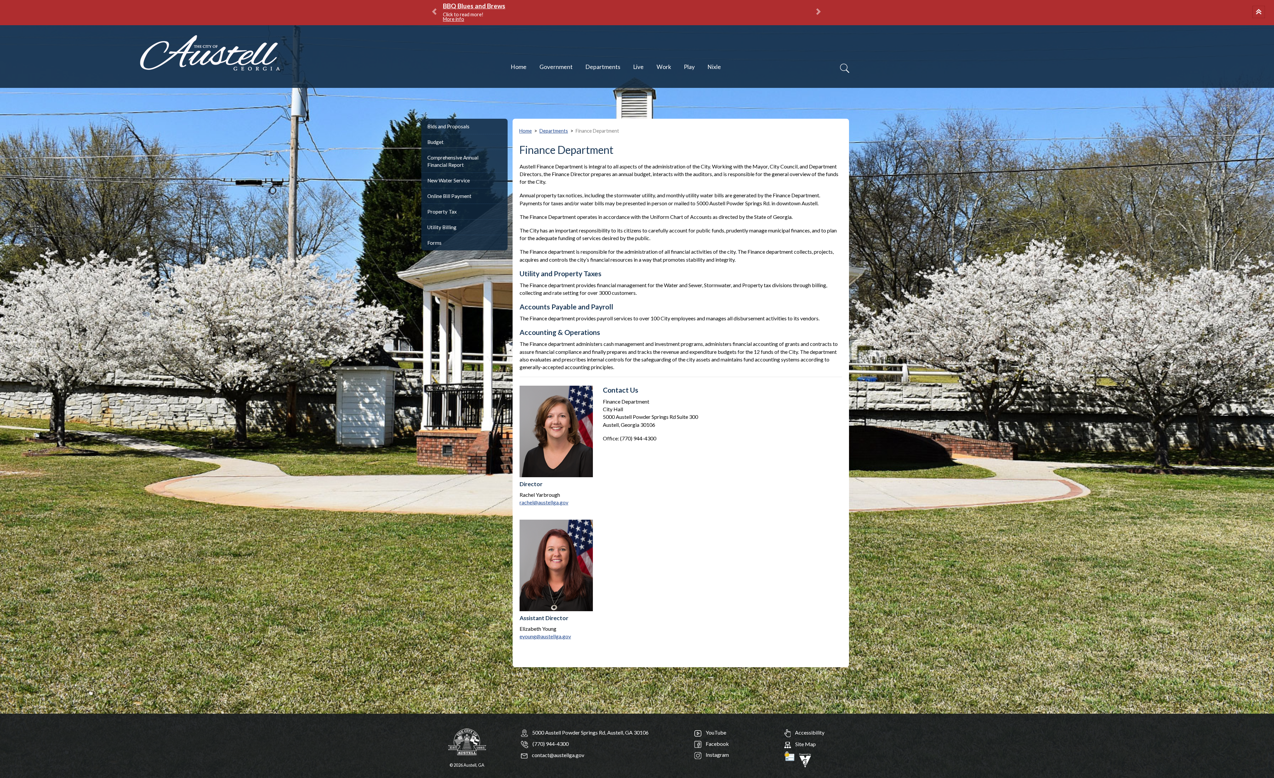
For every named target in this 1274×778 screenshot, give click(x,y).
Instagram (717, 754)
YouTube (715, 732)
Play (689, 66)
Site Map (805, 744)
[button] (1259, 12)
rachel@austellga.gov (544, 502)
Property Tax (442, 212)
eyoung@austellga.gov (545, 636)
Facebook (717, 744)
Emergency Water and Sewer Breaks (496, 6)
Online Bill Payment (449, 196)
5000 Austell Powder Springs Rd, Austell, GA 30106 (590, 732)
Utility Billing (442, 227)
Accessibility (809, 732)
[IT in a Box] (805, 759)
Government (556, 66)
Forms (434, 243)
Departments (602, 66)
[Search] (844, 68)
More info (531, 14)
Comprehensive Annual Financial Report (452, 161)
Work (664, 66)
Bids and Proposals (448, 126)
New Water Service (448, 180)
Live (638, 66)
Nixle (714, 66)
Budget (435, 142)
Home (519, 66)
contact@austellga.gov (557, 755)
